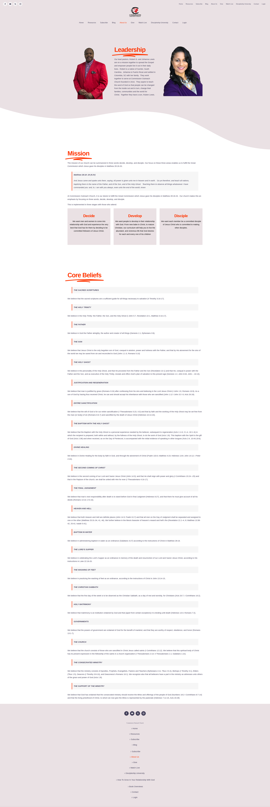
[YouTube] (132, 713)
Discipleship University (135, 773)
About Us (135, 757)
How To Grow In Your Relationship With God (136, 780)
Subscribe (135, 739)
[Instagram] (143, 713)
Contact (135, 792)
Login (135, 797)
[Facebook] (126, 713)
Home (135, 728)
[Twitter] (138, 713)
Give (135, 762)
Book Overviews (136, 786)
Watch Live (135, 768)
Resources (135, 734)
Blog (135, 745)
